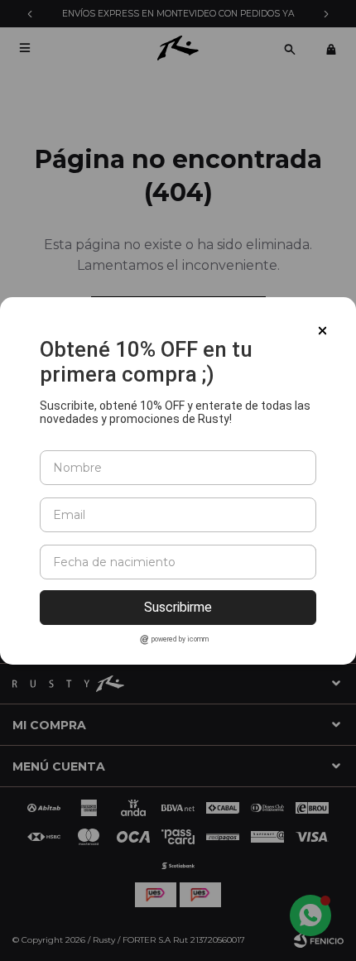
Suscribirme (178, 607)
